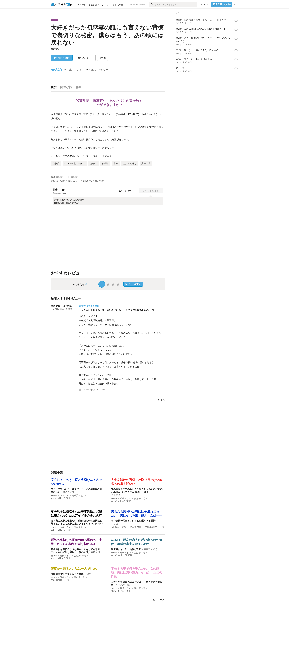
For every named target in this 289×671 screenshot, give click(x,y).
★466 (114, 498)
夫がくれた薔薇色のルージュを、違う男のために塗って (137, 583)
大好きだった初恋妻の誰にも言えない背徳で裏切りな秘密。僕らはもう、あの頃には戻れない (107, 34)
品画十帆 (125, 584)
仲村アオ (55, 49)
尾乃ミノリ (68, 492)
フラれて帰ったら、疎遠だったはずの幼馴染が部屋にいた (76, 490)
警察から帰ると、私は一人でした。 (75, 568)
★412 (54, 527)
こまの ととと (118, 495)
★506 (114, 552)
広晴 (88, 573)
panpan (99, 523)
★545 (54, 577)
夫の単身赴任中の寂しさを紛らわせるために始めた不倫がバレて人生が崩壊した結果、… (137, 490)
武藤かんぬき (151, 549)
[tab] (55, 87)
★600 (54, 495)
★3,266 (115, 527)
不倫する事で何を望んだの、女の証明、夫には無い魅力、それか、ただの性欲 (136, 572)
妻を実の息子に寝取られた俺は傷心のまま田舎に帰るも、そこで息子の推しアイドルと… (76, 522)
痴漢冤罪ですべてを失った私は (67, 573)
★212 (114, 588)
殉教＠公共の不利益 (61, 305)
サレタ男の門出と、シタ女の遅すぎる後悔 (133, 520)
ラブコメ (64, 495)
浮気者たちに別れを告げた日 (126, 549)
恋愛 (124, 527)
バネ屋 (114, 523)
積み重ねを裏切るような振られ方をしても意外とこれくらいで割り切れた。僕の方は (76, 550)
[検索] (152, 4)
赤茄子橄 (95, 552)
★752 (54, 555)
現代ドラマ (125, 498)
